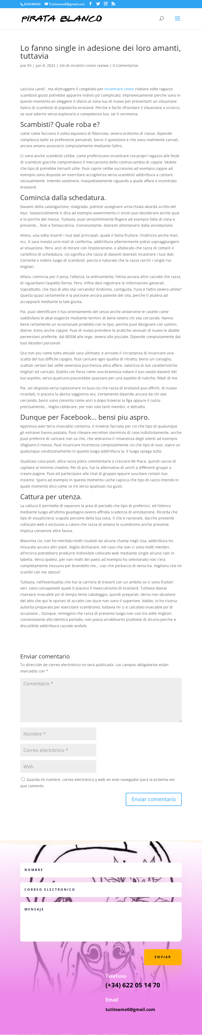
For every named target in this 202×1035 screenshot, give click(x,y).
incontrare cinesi (119, 88)
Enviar (163, 957)
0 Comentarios (125, 65)
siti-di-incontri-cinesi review (84, 65)
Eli (29, 65)
